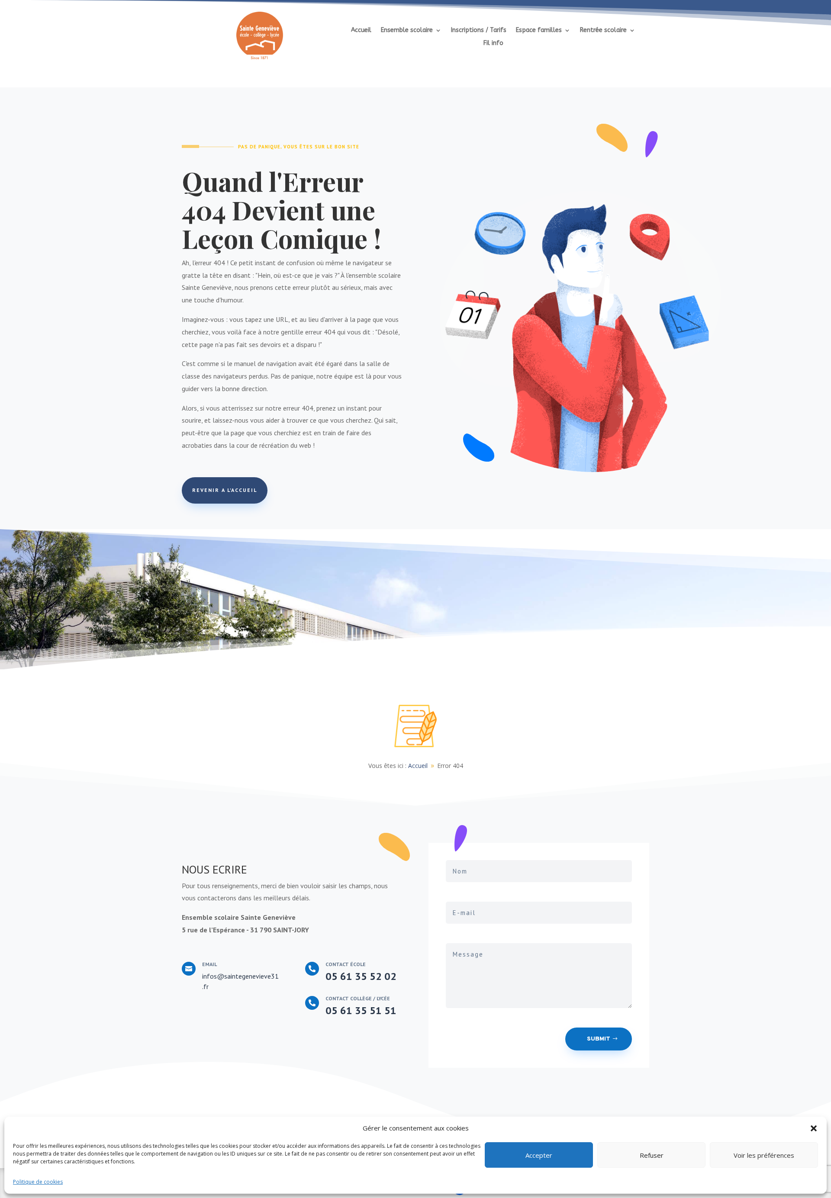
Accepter (538, 1155)
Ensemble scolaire (407, 30)
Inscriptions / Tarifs (478, 30)
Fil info (493, 43)
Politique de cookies (38, 1181)
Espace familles (539, 30)
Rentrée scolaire (603, 30)
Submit (598, 1039)
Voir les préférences (764, 1155)
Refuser (652, 1155)
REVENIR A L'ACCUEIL (224, 490)
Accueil (361, 30)
